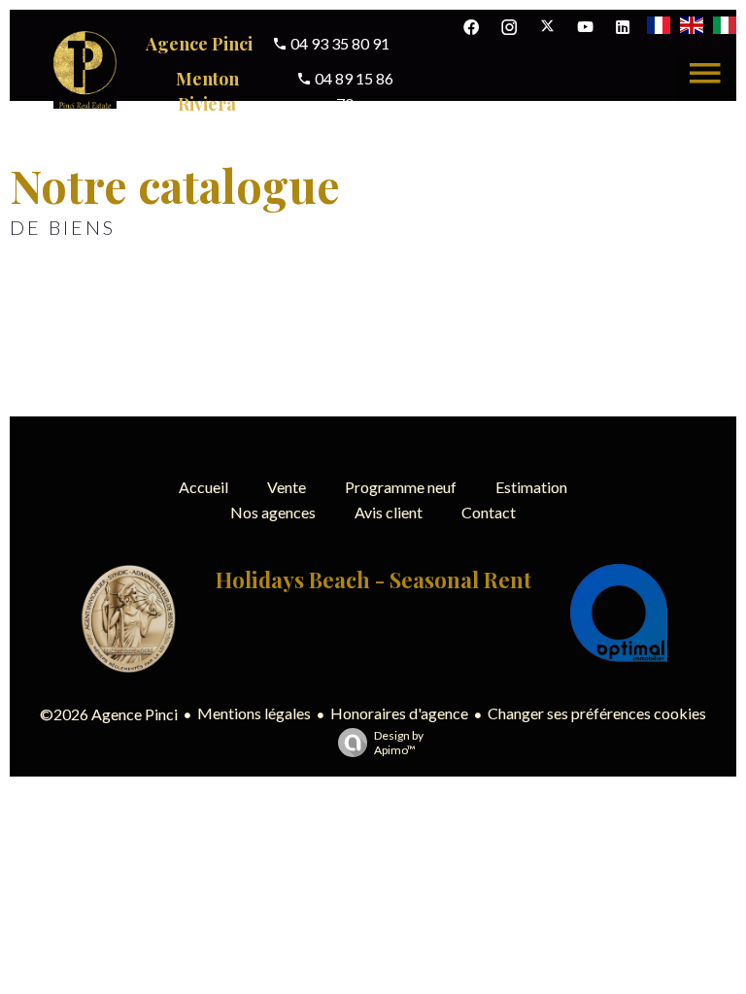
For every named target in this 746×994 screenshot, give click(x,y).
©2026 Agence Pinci (109, 714)
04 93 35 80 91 (339, 43)
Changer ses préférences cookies (597, 713)
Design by (399, 742)
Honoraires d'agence (399, 713)
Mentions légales (254, 713)
